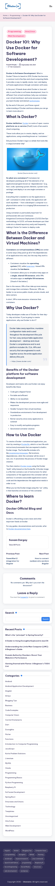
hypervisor (30, 266)
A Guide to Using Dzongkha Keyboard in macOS (26, 641)
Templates (9, 811)
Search (9, 612)
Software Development (15, 792)
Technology (10, 806)
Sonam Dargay (18, 540)
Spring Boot (10, 797)
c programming (10, 854)
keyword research (22, 859)
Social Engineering (11, 867)
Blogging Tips (11, 700)
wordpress (24, 871)
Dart (7, 724)
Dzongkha (9, 729)
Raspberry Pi (10, 787)
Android (8, 681)
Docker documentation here (19, 529)
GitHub (31, 854)
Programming (14, 31)
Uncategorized (11, 816)
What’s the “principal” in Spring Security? (24, 635)
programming (26, 863)
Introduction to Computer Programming (21, 744)
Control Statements (13, 720)
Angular (8, 691)
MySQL (8, 763)
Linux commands (37, 859)
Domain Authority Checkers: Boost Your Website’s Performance (23, 656)
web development (11, 871)
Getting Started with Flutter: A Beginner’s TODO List (27, 664)
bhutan (16, 850)
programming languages (18, 453)
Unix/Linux (30, 31)
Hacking (40, 854)
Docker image (26, 466)
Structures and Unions (14, 801)
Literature (9, 758)
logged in (24, 597)
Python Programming (14, 782)
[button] (14, 545)
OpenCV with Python (11, 863)
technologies (34, 101)
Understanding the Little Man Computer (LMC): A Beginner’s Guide (27, 647)
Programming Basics (13, 777)
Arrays (8, 696)
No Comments (15, 67)
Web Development (16, 36)
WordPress (9, 830)
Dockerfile (25, 444)
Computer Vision (12, 715)
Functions (9, 739)
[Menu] (50, 6)
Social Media (25, 867)
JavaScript (9, 749)
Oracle (8, 768)
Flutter (8, 734)
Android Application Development (19, 686)
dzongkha (22, 854)
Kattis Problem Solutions (15, 753)
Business (8, 705)
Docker (25, 123)
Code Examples (11, 710)
